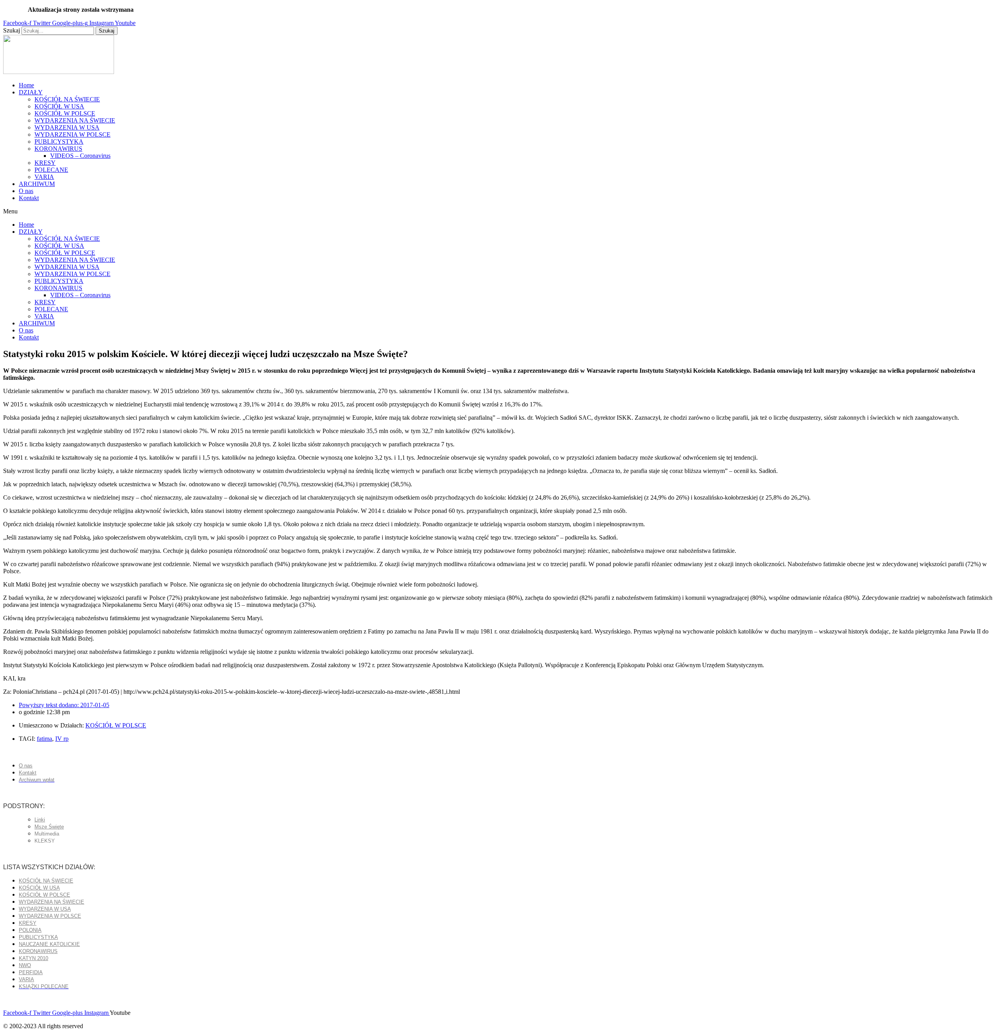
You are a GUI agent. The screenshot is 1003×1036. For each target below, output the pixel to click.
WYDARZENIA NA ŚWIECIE (74, 120)
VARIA (44, 176)
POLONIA (30, 930)
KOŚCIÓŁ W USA (59, 106)
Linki (39, 820)
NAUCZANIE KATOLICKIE (49, 944)
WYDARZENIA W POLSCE (72, 134)
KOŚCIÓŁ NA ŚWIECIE (67, 99)
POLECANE (51, 169)
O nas (26, 191)
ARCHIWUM (37, 183)
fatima (44, 738)
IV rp (62, 738)
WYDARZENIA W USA (67, 127)
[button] (501, 211)
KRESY (45, 162)
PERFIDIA (31, 972)
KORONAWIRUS (58, 148)
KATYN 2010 (33, 958)
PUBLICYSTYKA (58, 141)
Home (26, 85)
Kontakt (29, 198)
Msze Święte (49, 827)
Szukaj (11, 30)
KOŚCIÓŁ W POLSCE (64, 113)
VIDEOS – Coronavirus (80, 155)
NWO (25, 965)
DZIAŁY (31, 92)
